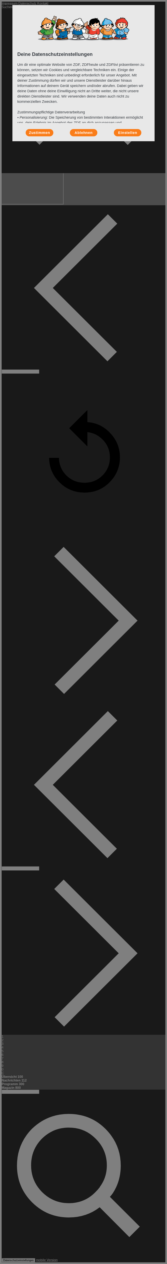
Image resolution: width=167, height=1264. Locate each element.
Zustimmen (39, 133)
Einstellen (127, 133)
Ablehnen (84, 133)
